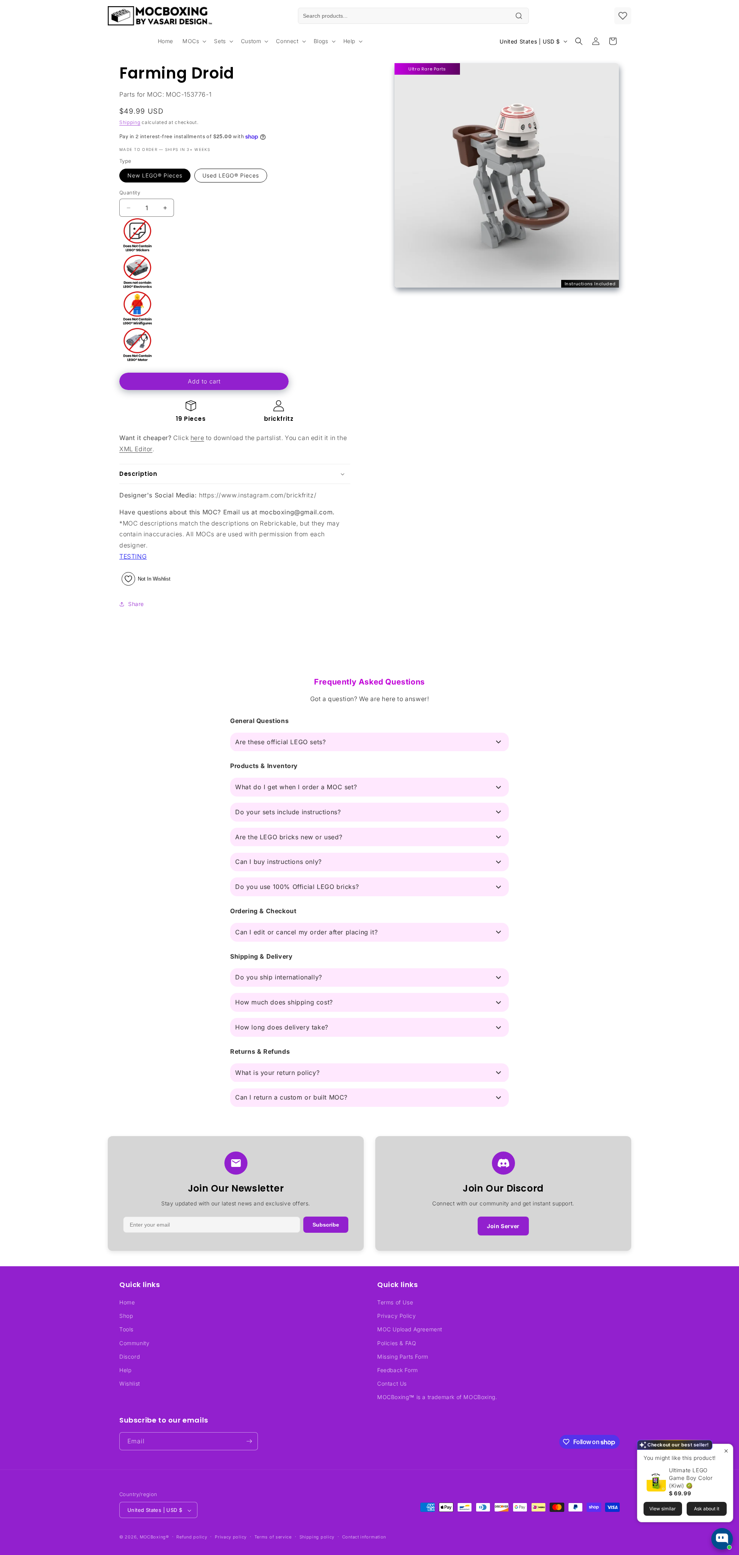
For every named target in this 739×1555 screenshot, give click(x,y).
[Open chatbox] (722, 1539)
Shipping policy (317, 1537)
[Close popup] (726, 1450)
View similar (662, 1508)
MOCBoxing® (154, 1537)
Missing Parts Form (402, 1356)
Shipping (129, 122)
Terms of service (273, 1537)
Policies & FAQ (396, 1343)
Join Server (503, 1226)
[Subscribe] (249, 1441)
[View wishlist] (622, 15)
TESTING (133, 556)
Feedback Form (397, 1370)
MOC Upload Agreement (409, 1329)
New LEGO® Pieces (154, 175)
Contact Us (392, 1383)
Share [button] (136, 604)
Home (127, 1302)
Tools (126, 1329)
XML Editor (135, 449)
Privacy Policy (396, 1315)
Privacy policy (231, 1537)
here (197, 438)
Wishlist (129, 1383)
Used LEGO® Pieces (230, 175)
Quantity (129, 192)
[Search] (519, 16)
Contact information (364, 1537)
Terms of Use (395, 1302)
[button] (193, 41)
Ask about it (706, 1508)
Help (125, 1370)
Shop (126, 1315)
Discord (129, 1356)
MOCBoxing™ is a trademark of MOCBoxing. (437, 1397)
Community (134, 1343)
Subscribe (326, 1225)
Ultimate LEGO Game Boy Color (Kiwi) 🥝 (690, 1478)
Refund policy (191, 1537)
